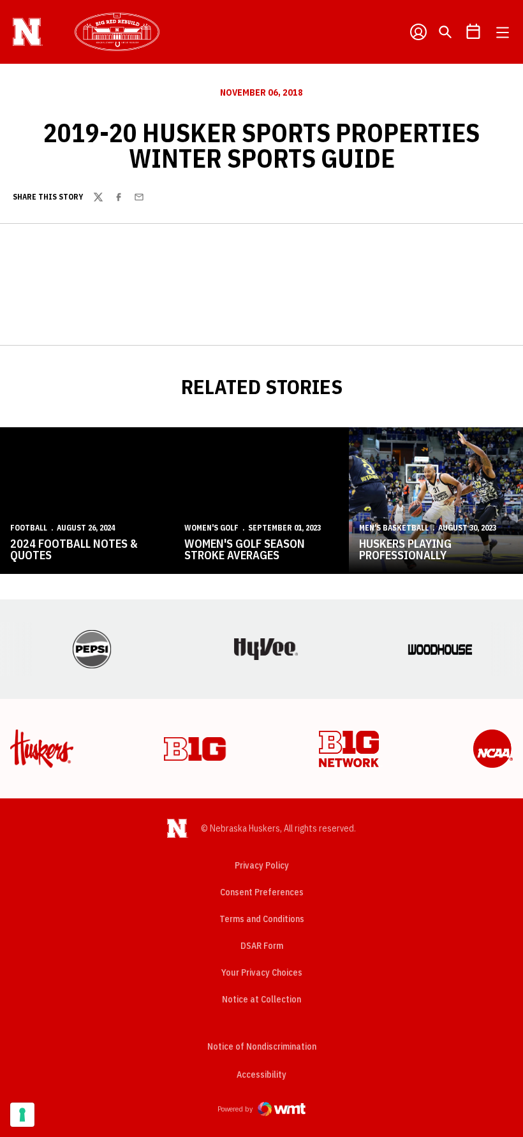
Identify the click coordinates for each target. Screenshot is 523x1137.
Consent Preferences (262, 892)
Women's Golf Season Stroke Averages (244, 549)
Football (28, 527)
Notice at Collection (261, 999)
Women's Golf (211, 527)
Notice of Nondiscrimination (261, 1046)
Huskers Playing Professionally (405, 549)
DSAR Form (261, 945)
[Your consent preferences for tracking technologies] (22, 1115)
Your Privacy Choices (261, 972)
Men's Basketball (394, 527)
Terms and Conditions (261, 919)
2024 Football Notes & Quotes (74, 549)
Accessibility (261, 1074)
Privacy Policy (262, 865)
